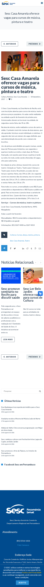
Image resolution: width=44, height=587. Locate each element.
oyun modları (30, 373)
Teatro (27, 241)
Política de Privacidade (31, 572)
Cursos (19, 235)
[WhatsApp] (19, 248)
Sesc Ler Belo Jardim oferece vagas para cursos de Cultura (32, 294)
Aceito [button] (22, 582)
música (30, 235)
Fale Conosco (23, 545)
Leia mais (8, 339)
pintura (36, 235)
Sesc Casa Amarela (20, 97)
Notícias (10, 97)
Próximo (33, 44)
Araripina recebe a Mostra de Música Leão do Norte (20, 419)
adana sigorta (20, 373)
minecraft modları (7, 373)
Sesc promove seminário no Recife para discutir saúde (10, 293)
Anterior (11, 44)
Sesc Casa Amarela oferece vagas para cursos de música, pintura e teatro (20, 84)
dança (25, 235)
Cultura (3, 97)
